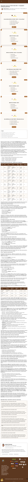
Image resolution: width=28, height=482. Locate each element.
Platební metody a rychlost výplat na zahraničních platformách (8, 134)
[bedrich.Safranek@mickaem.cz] (26, 8)
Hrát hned (14, 43)
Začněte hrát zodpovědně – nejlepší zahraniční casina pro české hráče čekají (9, 137)
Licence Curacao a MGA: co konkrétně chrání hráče (6, 136)
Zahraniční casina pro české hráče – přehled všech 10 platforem (8, 132)
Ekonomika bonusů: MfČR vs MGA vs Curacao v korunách (7, 133)
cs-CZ (13, 481)
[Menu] (26, 1)
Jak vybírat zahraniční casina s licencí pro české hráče (7, 135)
